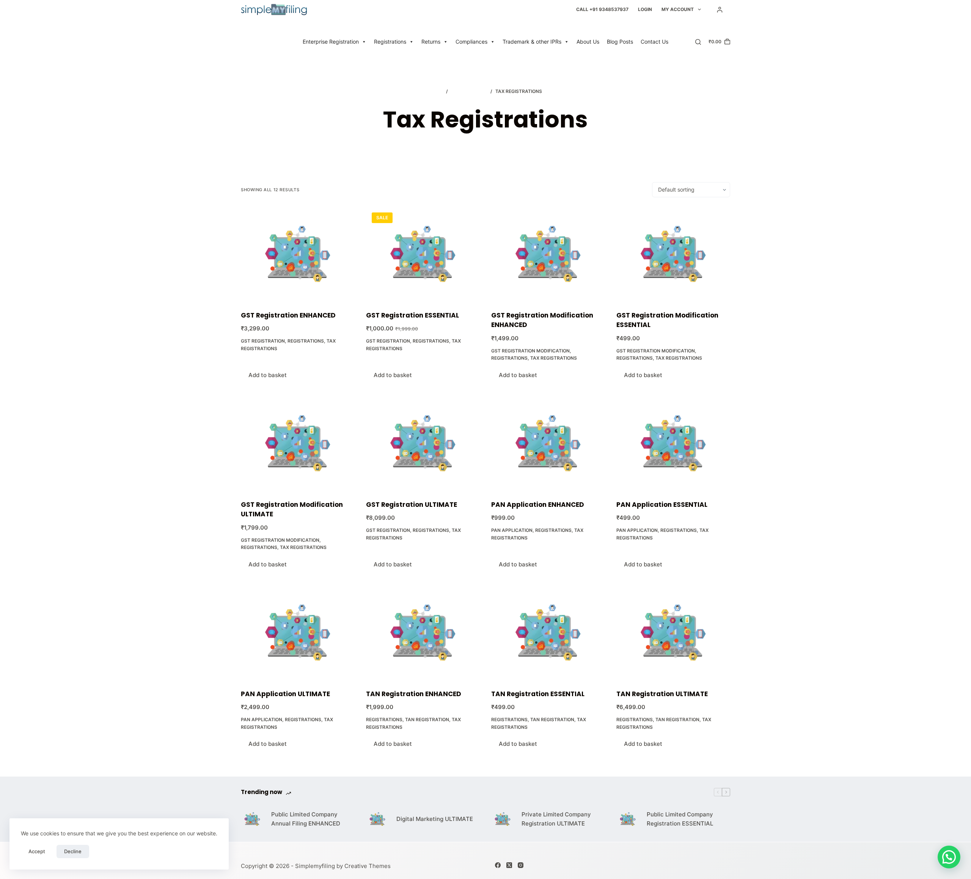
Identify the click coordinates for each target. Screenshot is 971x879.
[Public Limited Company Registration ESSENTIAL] (627, 819)
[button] (949, 857)
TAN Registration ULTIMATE (662, 693)
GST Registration (263, 341)
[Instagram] (520, 865)
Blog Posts (620, 41)
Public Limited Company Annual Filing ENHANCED (305, 819)
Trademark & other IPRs (532, 41)
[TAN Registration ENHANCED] (423, 632)
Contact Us (654, 41)
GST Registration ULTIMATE (411, 504)
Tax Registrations (553, 358)
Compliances (471, 41)
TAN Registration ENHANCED (413, 693)
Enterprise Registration (331, 41)
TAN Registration (427, 719)
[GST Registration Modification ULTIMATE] (298, 443)
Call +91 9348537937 (602, 9)
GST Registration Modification (530, 351)
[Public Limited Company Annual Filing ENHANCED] (252, 819)
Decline (73, 851)
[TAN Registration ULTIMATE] (673, 632)
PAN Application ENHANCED (537, 504)
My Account (677, 9)
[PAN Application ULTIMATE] (298, 632)
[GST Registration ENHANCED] (298, 254)
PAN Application (512, 530)
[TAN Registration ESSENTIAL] (548, 632)
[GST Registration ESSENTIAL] (423, 254)
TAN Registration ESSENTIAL (537, 693)
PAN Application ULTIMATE (285, 693)
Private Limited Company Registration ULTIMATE (556, 819)
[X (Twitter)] (509, 865)
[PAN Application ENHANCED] (548, 443)
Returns (430, 41)
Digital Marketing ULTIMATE (434, 818)
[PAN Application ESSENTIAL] (673, 443)
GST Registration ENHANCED (288, 315)
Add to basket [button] (267, 375)
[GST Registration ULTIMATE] (423, 443)
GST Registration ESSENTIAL (412, 315)
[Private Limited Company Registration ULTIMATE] (502, 819)
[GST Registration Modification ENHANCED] (548, 254)
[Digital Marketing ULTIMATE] (377, 819)
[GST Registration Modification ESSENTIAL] (673, 254)
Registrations (390, 41)
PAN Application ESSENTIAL (661, 504)
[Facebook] (498, 865)
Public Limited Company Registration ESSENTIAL (680, 819)
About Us (588, 41)
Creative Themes (367, 866)
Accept (36, 851)
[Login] (720, 10)
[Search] (698, 42)
